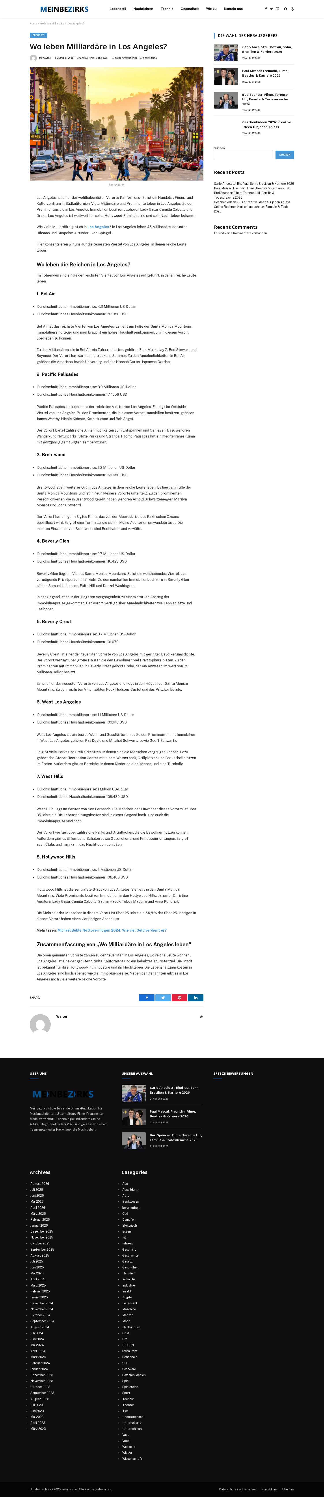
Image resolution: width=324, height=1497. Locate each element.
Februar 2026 (40, 1219)
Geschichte (130, 1255)
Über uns (288, 1489)
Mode (126, 1321)
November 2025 (41, 1237)
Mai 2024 (37, 1345)
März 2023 (38, 1429)
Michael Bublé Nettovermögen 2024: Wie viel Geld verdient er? (112, 930)
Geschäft (129, 1249)
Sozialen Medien (134, 1375)
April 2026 (37, 1207)
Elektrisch (129, 1225)
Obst (125, 1333)
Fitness (127, 1243)
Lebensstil (118, 9)
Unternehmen (132, 1429)
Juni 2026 (37, 1195)
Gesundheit (190, 9)
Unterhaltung (132, 1423)
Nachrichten (143, 9)
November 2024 (41, 1309)
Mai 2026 (37, 1201)
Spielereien (130, 1387)
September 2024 (42, 1321)
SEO (125, 1363)
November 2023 (41, 1381)
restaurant (130, 1351)
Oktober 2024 (40, 1315)
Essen (126, 1231)
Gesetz (127, 1261)
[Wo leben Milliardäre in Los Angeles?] (116, 124)
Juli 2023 (36, 1405)
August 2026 (39, 1183)
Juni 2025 (37, 1267)
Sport (126, 1393)
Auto (125, 1195)
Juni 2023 (37, 1411)
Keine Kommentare (126, 58)
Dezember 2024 (41, 1303)
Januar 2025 (39, 1297)
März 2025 (38, 1285)
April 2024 (37, 1351)
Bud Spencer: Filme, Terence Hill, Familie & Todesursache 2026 (265, 99)
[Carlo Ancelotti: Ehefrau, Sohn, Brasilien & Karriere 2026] (226, 52)
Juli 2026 (36, 1189)
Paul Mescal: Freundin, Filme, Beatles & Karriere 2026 (265, 73)
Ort (124, 1339)
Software (129, 1369)
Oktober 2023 (40, 1387)
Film (125, 1237)
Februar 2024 (40, 1363)
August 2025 (39, 1255)
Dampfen (129, 1219)
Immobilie (129, 1279)
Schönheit (129, 1357)
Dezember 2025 (41, 1231)
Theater (128, 1405)
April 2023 (37, 1423)
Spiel (125, 1381)
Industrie (128, 1285)
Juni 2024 (37, 1339)
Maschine (129, 1309)
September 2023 (42, 1393)
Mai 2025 (37, 1273)
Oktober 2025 (40, 1243)
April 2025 (37, 1279)
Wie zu (211, 9)
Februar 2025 (40, 1291)
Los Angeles (98, 227)
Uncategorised (132, 1417)
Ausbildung (130, 1189)
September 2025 (42, 1249)
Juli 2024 (36, 1333)
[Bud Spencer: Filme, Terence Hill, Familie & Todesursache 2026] (226, 100)
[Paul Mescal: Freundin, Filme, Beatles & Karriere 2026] (226, 76)
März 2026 (38, 1213)
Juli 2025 (36, 1261)
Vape (125, 1434)
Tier (125, 1411)
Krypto (127, 1297)
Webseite (129, 1447)
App (125, 1183)
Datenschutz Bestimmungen (238, 1489)
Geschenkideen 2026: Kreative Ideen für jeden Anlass (266, 124)
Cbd (125, 1213)
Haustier (128, 1273)
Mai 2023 (37, 1417)
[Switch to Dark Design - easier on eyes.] (292, 9)
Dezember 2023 (41, 1375)
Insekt (126, 1291)
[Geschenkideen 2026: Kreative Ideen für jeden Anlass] (226, 127)
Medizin (127, 1315)
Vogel (126, 1441)
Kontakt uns (233, 9)
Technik (167, 9)
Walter (47, 58)
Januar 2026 (39, 1225)
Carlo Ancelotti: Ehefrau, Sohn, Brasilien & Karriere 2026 (267, 49)
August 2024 (39, 1327)
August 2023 (39, 1399)
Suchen (219, 148)
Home (33, 23)
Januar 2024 (39, 1369)
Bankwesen (130, 1201)
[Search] (285, 9)
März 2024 (38, 1357)
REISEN (128, 1345)
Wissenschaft (132, 1458)
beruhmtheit (131, 1207)
